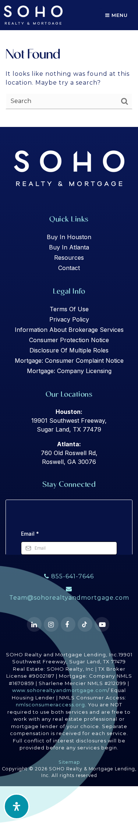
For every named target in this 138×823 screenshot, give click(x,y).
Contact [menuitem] (69, 268)
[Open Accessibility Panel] (16, 806)
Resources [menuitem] (69, 257)
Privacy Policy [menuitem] (69, 319)
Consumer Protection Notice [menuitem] (69, 340)
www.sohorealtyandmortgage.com (59, 690)
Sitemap (69, 762)
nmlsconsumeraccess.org (50, 704)
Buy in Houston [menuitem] (69, 237)
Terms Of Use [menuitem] (69, 309)
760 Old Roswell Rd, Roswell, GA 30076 (69, 452)
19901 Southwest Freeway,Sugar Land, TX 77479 (69, 420)
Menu (119, 15)
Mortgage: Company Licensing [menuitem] (69, 371)
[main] (69, 63)
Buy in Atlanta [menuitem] (69, 247)
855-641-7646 (71, 576)
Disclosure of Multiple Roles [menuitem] (69, 350)
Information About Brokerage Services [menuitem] (69, 329)
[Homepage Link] (33, 14)
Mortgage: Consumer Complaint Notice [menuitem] (69, 360)
